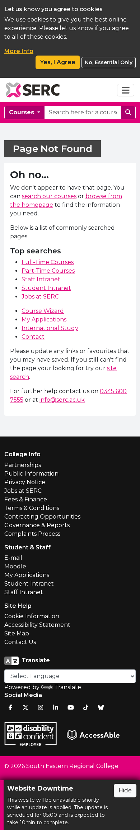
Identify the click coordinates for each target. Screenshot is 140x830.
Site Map (16, 633)
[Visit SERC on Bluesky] (101, 707)
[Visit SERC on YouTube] (71, 707)
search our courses (49, 196)
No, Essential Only (108, 62)
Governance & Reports (37, 525)
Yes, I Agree (57, 62)
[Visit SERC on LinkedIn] (56, 707)
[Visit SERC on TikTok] (86, 707)
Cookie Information (31, 616)
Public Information (31, 473)
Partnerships (22, 465)
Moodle (15, 566)
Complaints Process (32, 533)
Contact (33, 336)
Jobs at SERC (40, 296)
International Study (50, 328)
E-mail (13, 557)
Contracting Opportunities (42, 516)
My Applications (44, 319)
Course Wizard (43, 310)
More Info (18, 51)
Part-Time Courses (48, 270)
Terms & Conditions (31, 508)
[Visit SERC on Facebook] (10, 707)
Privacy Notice (24, 482)
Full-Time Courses (48, 262)
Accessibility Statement (37, 624)
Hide (125, 790)
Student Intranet (46, 288)
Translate (67, 687)
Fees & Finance (25, 499)
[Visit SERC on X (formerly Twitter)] (25, 707)
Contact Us (20, 642)
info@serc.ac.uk (62, 399)
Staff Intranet (41, 279)
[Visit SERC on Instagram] (40, 707)
